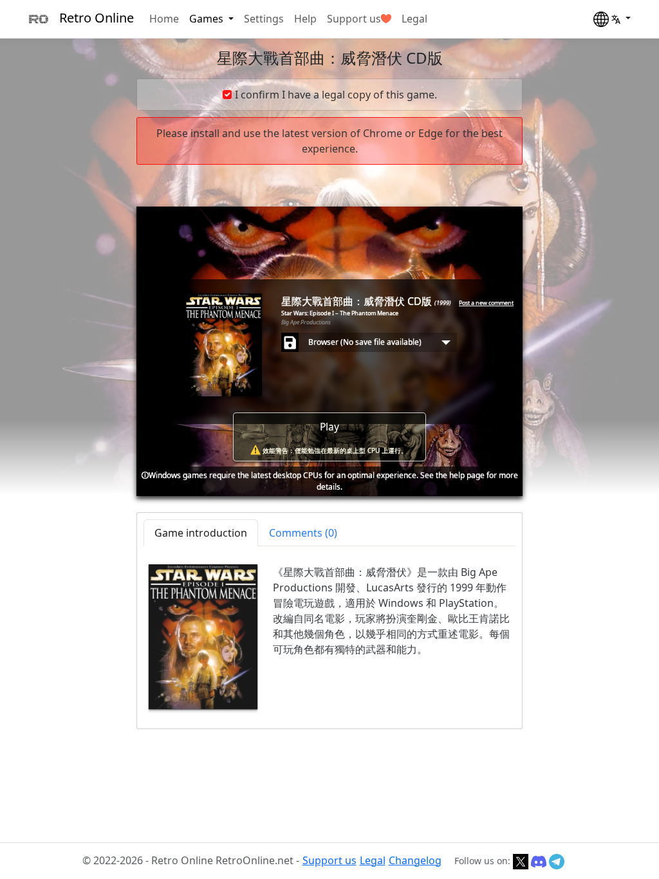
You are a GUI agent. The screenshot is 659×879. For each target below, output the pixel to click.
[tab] (303, 532)
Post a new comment (486, 303)
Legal (414, 19)
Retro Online (96, 17)
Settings (264, 19)
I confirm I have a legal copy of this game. (336, 95)
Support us (354, 19)
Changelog (415, 860)
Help (305, 19)
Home (164, 19)
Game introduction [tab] (200, 533)
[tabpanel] (329, 636)
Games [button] (207, 19)
